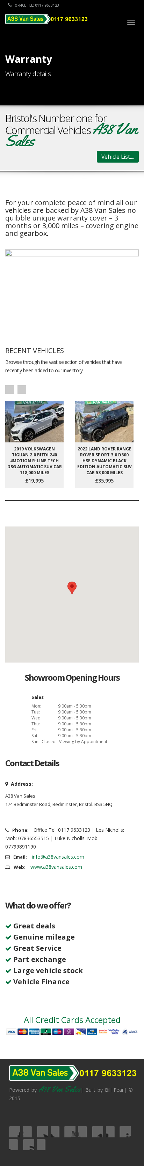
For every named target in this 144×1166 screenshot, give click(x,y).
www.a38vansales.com (56, 867)
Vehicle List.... (117, 156)
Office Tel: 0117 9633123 (36, 5)
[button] (72, 588)
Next (21, 389)
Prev (9, 389)
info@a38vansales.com (58, 856)
